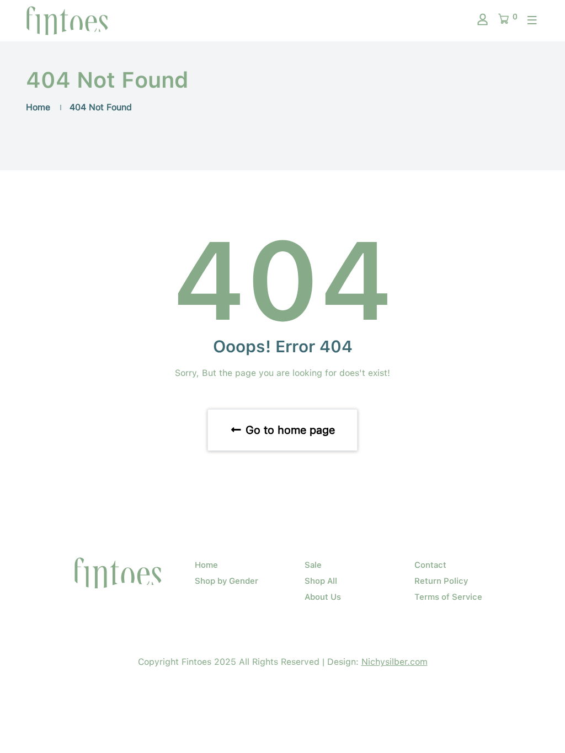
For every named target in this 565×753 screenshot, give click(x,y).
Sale (313, 565)
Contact (430, 565)
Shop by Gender (226, 581)
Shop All (321, 581)
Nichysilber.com (394, 662)
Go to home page (288, 430)
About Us (323, 597)
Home (38, 107)
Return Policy (441, 581)
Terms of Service (448, 597)
